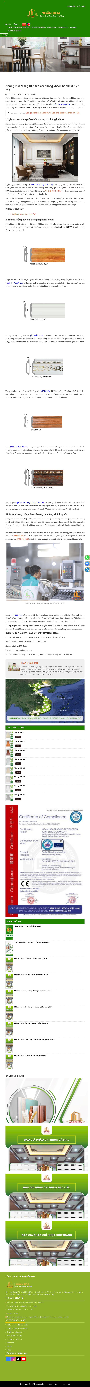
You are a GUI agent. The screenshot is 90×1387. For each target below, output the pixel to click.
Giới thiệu (81, 6)
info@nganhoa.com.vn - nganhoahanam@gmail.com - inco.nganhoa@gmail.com (40, 1317)
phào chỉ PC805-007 (14, 283)
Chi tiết (18, 736)
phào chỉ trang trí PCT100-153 (30, 502)
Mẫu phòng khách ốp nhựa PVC (23, 214)
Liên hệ (15, 24)
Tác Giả (9, 1350)
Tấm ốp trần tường (14, 27)
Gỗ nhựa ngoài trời (38, 27)
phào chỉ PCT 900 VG (19, 447)
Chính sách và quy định (15, 1332)
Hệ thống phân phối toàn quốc (17, 1325)
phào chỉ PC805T (38, 335)
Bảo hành (10, 1343)
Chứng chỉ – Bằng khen (15, 1339)
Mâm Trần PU (63, 27)
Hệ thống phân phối (14, 30)
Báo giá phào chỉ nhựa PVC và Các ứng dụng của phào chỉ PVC (52, 113)
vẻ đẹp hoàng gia (53, 191)
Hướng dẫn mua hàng (14, 1335)
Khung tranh (52, 27)
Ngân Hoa (18, 615)
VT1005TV (45, 391)
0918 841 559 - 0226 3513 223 (23, 1310)
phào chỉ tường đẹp (61, 104)
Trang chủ (71, 6)
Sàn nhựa (73, 27)
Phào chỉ (26, 27)
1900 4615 (16, 1313)
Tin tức (8, 24)
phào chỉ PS (19, 536)
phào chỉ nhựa (23, 539)
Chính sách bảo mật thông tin (17, 1328)
